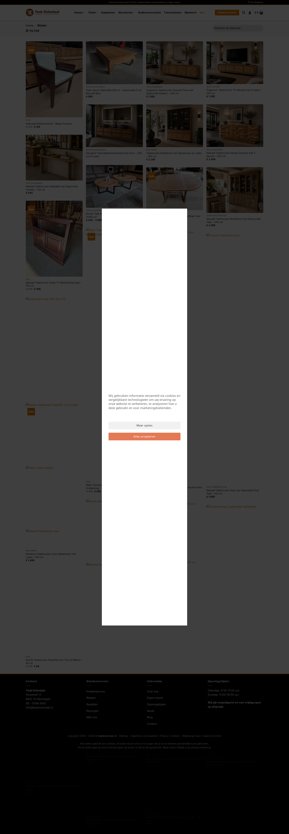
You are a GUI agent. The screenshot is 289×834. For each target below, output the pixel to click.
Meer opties (144, 425)
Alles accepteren (144, 436)
